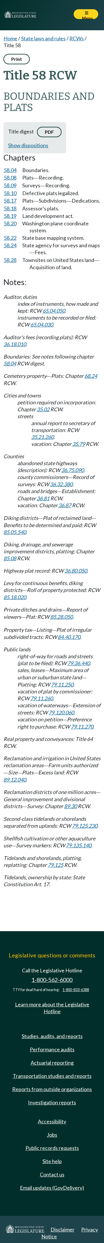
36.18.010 (14, 344)
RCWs (76, 38)
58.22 (10, 238)
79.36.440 (78, 663)
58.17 (10, 200)
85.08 (9, 558)
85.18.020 (14, 597)
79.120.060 (61, 712)
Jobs (52, 1134)
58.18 (10, 208)
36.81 (43, 498)
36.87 (64, 505)
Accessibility (52, 1121)
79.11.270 (82, 726)
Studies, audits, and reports (52, 1036)
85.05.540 (14, 532)
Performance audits (52, 1049)
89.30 (70, 806)
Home (10, 38)
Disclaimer (63, 1229)
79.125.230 (84, 826)
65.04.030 (41, 324)
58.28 (10, 260)
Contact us (52, 1174)
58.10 (10, 193)
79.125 (55, 865)
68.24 (90, 376)
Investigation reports (52, 1102)
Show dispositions (28, 145)
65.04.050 (53, 311)
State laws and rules (43, 38)
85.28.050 (61, 617)
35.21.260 (42, 437)
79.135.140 (78, 845)
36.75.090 (72, 470)
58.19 (10, 216)
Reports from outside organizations (52, 1089)
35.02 (43, 409)
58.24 (10, 245)
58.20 (10, 223)
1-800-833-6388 (75, 990)
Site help (52, 1161)
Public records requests (52, 1148)
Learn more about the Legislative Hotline (52, 1007)
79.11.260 (41, 698)
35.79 (78, 444)
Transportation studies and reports (52, 1076)
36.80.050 (75, 570)
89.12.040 (14, 779)
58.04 (10, 170)
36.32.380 (61, 484)
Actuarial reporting (52, 1062)
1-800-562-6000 (52, 979)
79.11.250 (62, 684)
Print (16, 59)
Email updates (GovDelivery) (52, 1187)
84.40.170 (69, 637)
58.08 (10, 177)
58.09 (10, 185)
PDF (49, 132)
